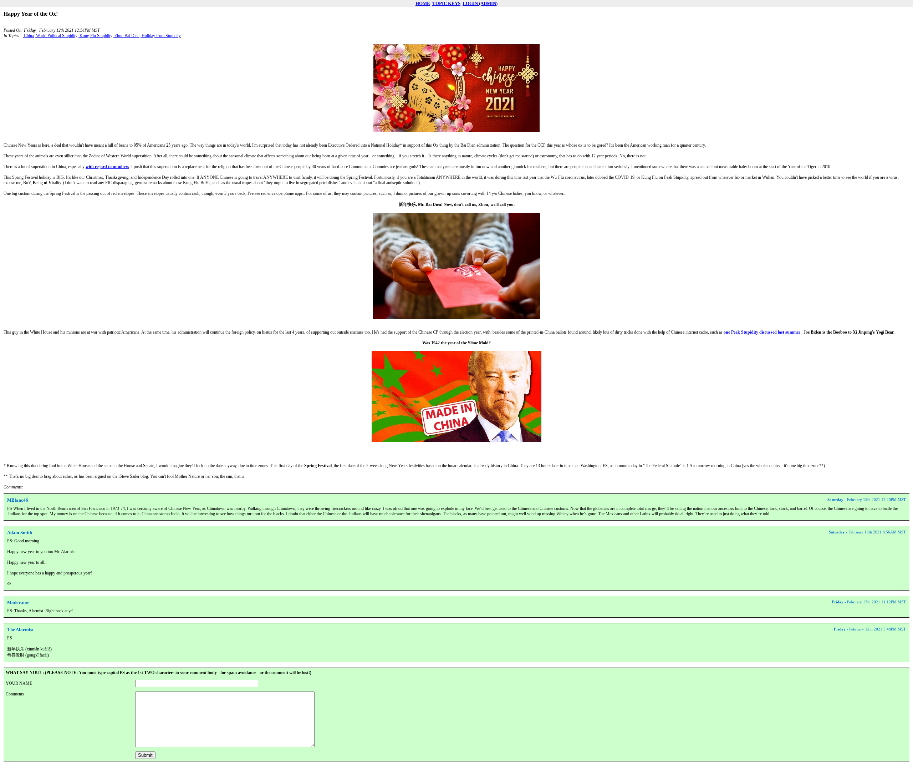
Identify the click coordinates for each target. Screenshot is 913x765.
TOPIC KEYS (446, 3)
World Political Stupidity (56, 35)
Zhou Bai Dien (126, 35)
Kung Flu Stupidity (95, 35)
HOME (422, 3)
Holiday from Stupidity (161, 35)
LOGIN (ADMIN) (480, 3)
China (28, 35)
